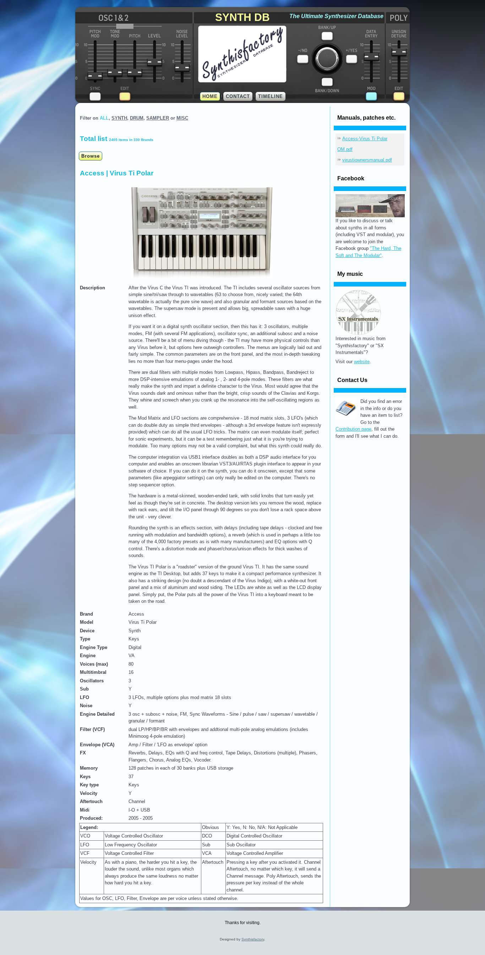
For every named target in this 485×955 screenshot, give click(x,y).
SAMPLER (157, 118)
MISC (182, 118)
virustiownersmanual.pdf (367, 160)
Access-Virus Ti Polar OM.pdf (362, 144)
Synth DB (242, 17)
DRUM (136, 118)
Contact (238, 96)
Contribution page (353, 429)
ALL (104, 118)
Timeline (270, 96)
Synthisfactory (252, 939)
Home (210, 96)
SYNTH (119, 118)
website (362, 361)
